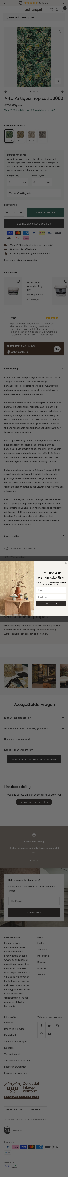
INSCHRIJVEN (51, 603)
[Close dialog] (66, 563)
